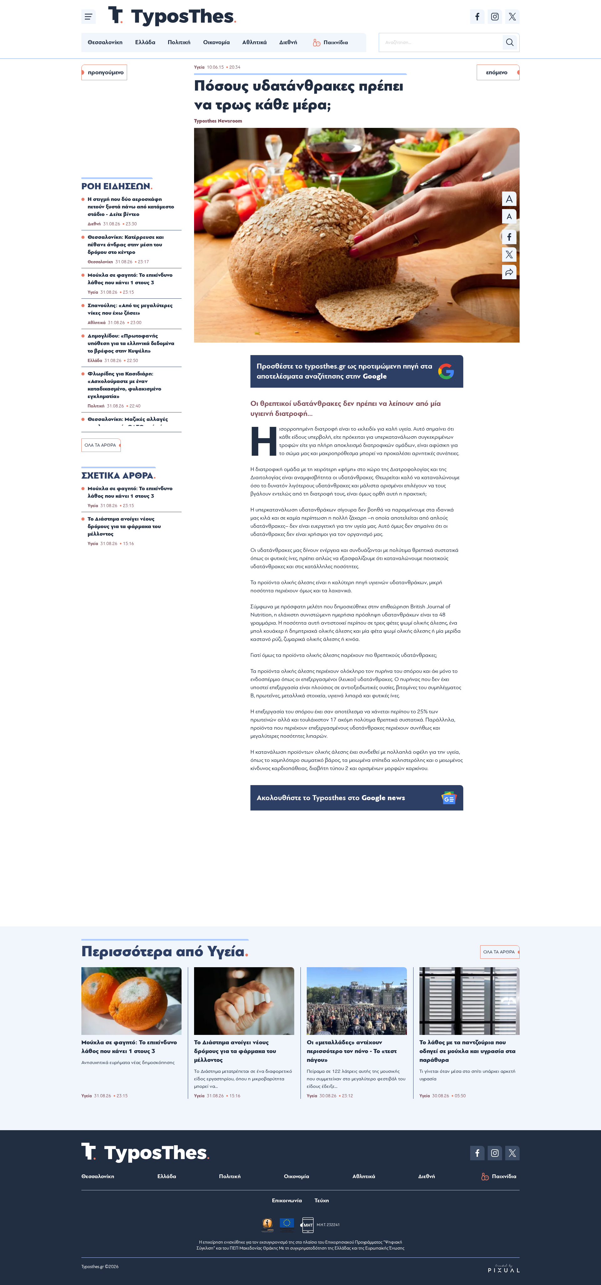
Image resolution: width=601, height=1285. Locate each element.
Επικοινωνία (287, 1200)
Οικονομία (216, 42)
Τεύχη (322, 1200)
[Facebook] (477, 16)
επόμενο (496, 72)
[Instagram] (495, 16)
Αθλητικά (254, 42)
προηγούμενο (106, 72)
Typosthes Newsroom (218, 121)
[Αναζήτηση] (510, 42)
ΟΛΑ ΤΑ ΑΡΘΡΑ (100, 445)
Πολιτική (179, 42)
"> (344, 371)
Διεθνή (288, 42)
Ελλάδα (145, 42)
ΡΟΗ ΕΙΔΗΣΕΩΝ (115, 186)
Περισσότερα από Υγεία (162, 951)
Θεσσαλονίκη (105, 42)
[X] (512, 16)
